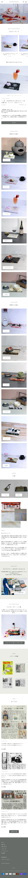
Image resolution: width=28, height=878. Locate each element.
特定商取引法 (4, 857)
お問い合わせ (4, 846)
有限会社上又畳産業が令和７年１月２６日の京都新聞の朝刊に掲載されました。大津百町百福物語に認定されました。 (14, 815)
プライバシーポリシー (5, 859)
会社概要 (3, 853)
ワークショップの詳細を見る (17, 592)
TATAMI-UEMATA (5, 863)
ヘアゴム (5, 494)
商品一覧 (3, 844)
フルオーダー (4, 848)
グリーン (6, 160)
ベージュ (6, 213)
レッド (6, 384)
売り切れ (14, 122)
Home (2, 842)
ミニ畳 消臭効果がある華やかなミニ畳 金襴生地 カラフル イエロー (9, 54)
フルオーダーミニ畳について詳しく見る (14, 642)
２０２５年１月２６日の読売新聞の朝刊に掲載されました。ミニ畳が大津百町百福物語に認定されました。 (14, 775)
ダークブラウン (8, 267)
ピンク (6, 186)
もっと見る (3, 748)
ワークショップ (4, 851)
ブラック (7, 357)
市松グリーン (7, 240)
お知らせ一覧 (14, 831)
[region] (14, 12)
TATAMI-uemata (5, 98)
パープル (6, 411)
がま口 (18, 494)
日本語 (13, 867)
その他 (6, 294)
